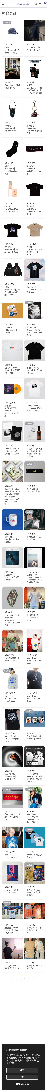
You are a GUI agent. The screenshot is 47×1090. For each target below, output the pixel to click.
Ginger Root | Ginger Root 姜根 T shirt (11, 738)
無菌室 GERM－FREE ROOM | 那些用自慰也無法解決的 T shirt (34, 778)
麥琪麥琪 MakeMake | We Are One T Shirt (11, 249)
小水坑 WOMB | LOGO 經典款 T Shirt (33, 617)
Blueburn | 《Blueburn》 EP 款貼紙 (11, 330)
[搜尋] (36, 4)
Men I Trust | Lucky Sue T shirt (11, 856)
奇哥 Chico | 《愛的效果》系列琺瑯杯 (34, 737)
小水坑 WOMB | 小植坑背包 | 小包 (11, 659)
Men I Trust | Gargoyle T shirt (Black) (34, 698)
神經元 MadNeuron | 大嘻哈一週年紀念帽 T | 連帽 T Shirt (12, 291)
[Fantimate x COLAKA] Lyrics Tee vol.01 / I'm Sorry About (34, 818)
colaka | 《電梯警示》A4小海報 (11, 891)
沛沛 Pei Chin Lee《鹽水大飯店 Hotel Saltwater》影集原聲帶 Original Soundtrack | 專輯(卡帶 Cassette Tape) (12, 496)
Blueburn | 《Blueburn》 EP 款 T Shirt (34, 289)
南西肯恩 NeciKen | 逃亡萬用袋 (34, 538)
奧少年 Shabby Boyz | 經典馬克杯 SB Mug (11, 539)
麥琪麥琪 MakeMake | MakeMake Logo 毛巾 (34, 170)
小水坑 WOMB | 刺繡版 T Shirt (34, 966)
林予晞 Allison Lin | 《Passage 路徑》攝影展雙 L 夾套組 (12, 451)
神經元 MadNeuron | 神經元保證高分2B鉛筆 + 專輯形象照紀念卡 (34, 89)
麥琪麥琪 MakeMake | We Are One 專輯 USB (12, 209)
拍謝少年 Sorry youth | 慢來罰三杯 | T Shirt (34, 370)
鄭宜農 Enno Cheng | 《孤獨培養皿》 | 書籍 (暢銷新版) (34, 331)
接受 (22, 1070)
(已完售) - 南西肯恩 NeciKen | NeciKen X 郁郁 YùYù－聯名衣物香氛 (35, 452)
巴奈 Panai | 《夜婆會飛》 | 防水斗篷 (34, 48)
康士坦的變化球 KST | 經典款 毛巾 (34, 490)
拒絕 (22, 1077)
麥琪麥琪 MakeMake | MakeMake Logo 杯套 (11, 129)
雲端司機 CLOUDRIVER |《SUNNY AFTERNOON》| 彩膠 (12, 411)
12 (29, 978)
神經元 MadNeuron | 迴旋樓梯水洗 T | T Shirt (34, 250)
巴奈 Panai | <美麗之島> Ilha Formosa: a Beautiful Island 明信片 (12, 620)
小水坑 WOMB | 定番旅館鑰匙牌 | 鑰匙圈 (34, 930)
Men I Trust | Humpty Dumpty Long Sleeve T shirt (11, 699)
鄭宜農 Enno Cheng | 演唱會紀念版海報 (11, 577)
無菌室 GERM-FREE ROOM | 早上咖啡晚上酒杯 (12, 776)
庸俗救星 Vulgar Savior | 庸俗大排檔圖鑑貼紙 (35, 892)
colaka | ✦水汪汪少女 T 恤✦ (34, 856)
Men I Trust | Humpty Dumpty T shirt (34, 660)
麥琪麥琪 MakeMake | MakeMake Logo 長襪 (11, 170)
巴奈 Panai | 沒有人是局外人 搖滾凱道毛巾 (12, 816)
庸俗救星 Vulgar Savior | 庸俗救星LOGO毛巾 (11, 930)
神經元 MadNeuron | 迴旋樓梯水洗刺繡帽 (12, 50)
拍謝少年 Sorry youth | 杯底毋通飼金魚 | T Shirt (12, 370)
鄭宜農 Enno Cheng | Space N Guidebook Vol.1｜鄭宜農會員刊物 (34, 578)
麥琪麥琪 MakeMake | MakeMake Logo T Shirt (34, 210)
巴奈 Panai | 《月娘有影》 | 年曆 (12, 86)
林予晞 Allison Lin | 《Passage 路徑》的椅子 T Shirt (35, 408)
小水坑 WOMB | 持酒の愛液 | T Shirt (11, 966)
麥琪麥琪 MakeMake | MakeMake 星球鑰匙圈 (34, 129)
